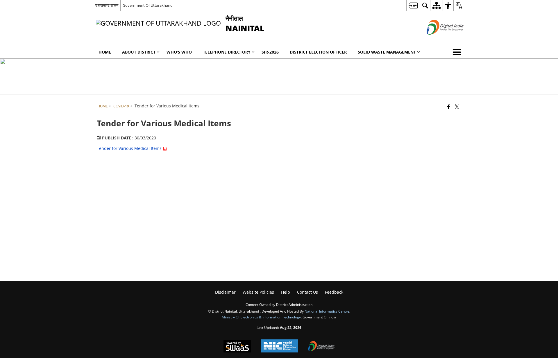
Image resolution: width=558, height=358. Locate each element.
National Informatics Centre (327, 311)
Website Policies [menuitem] (258, 292)
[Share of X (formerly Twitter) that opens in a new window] (457, 106)
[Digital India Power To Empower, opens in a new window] (321, 346)
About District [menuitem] (138, 52)
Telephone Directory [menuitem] (227, 52)
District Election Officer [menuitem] (318, 52)
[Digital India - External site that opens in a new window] (438, 39)
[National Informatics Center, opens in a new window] (280, 346)
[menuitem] (413, 5)
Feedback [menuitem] (334, 292)
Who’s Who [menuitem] (179, 52)
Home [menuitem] (105, 52)
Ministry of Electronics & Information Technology (261, 317)
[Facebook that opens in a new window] (448, 106)
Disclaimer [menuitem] (225, 292)
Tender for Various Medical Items (130, 148)
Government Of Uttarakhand (148, 5)
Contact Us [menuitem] (307, 292)
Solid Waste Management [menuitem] (387, 52)
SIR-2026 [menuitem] (270, 52)
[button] (458, 52)
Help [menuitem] (285, 292)
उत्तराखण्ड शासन (106, 5)
